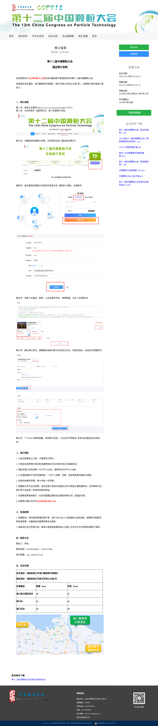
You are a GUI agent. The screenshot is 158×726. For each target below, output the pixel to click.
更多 (94, 36)
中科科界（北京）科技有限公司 (69, 723)
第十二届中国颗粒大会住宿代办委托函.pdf (28, 680)
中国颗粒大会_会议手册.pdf (131, 176)
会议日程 (53, 36)
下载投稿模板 (134, 112)
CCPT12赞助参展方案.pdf (130, 147)
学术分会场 (38, 36)
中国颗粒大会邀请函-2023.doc (132, 170)
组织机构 (23, 36)
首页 (11, 36)
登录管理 (134, 54)
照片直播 (83, 36)
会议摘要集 (68, 36)
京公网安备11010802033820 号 (106, 723)
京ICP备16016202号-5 (85, 723)
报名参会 (134, 47)
